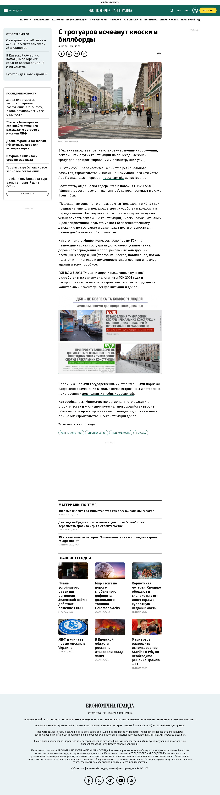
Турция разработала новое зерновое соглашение (26, 169)
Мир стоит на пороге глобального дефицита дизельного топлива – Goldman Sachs (107, 595)
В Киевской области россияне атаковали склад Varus (109, 647)
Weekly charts (169, 19)
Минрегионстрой (71, 433)
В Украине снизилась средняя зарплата (21, 158)
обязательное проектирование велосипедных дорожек (101, 411)
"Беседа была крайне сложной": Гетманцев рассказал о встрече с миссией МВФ (22, 127)
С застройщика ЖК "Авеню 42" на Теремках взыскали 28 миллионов (26, 44)
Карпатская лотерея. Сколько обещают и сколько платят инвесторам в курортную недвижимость (146, 595)
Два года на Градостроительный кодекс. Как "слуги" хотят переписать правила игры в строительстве (102, 524)
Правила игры (98, 19)
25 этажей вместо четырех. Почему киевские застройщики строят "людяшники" (107, 539)
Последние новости (21, 93)
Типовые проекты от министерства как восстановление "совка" (106, 511)
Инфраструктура (76, 19)
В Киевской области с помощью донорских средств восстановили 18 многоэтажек (25, 61)
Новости (25, 19)
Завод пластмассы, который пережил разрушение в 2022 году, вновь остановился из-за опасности (25, 107)
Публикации (41, 19)
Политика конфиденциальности (82, 719)
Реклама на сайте (34, 719)
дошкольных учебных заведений (108, 394)
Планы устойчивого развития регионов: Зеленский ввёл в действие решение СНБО (72, 595)
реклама (141, 433)
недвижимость (121, 433)
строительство (97, 433)
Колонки (58, 19)
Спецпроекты (133, 19)
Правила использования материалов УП (130, 719)
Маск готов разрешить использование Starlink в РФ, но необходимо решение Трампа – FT (146, 651)
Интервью (150, 19)
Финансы (116, 19)
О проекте (53, 719)
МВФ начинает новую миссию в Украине (71, 643)
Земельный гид (190, 19)
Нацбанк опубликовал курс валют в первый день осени (27, 182)
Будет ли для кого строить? (26, 74)
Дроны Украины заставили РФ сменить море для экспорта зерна (26, 144)
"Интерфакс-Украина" (138, 731)
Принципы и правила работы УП (176, 719)
